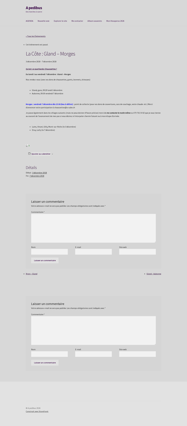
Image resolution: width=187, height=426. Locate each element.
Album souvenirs (95, 21)
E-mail (78, 247)
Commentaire (38, 212)
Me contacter (77, 21)
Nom (33, 247)
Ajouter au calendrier (41, 154)
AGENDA (29, 21)
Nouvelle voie (43, 21)
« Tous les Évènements (36, 36)
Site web (123, 247)
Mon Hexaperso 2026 (115, 21)
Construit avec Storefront (37, 411)
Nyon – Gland (31, 273)
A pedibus (34, 7)
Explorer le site (60, 21)
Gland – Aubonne (154, 273)
